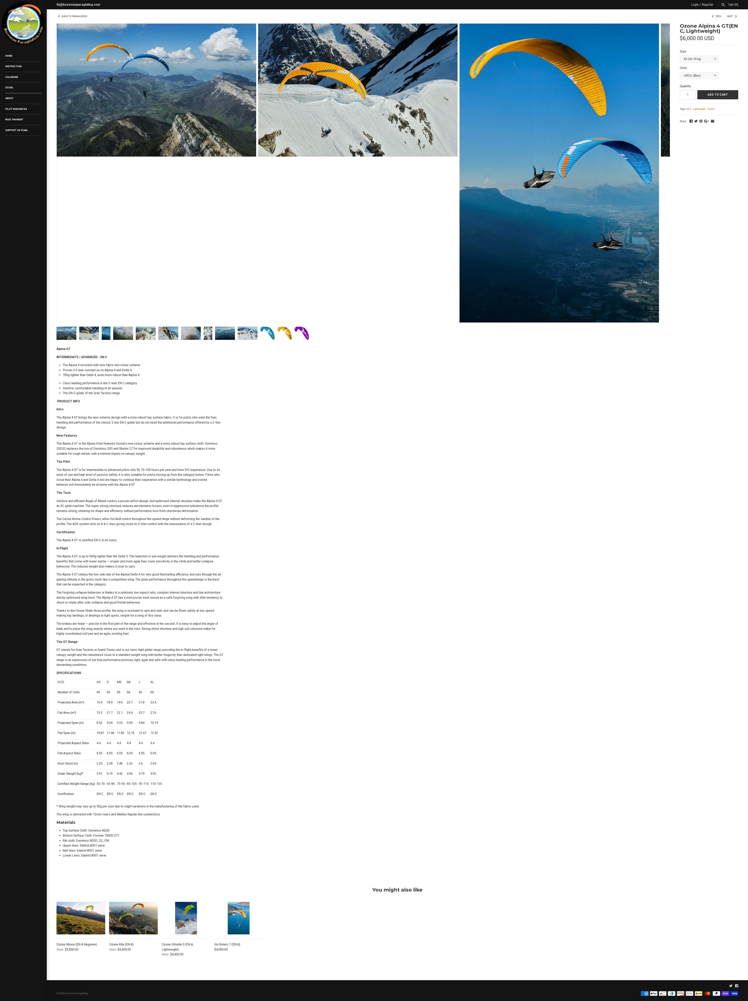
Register (707, 4)
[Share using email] (712, 121)
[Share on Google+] (706, 121)
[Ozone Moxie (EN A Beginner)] (80, 918)
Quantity (685, 86)
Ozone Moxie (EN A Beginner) (76, 944)
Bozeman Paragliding (76, 993)
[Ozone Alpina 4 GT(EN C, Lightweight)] (156, 26)
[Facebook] (736, 987)
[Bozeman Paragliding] (23, 23)
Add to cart (718, 94)
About (9, 98)
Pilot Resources (16, 109)
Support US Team (16, 130)
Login (695, 4)
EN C (688, 109)
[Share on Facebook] (691, 121)
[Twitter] (730, 987)
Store (9, 87)
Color (683, 68)
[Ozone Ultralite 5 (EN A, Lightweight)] (186, 918)
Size (683, 51)
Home (8, 56)
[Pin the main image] (700, 121)
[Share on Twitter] (696, 121)
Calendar (11, 77)
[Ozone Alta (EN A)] (133, 918)
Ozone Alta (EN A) (121, 944)
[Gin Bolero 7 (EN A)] (238, 918)
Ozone (710, 109)
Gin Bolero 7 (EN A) (227, 944)
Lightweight (699, 109)
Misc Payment (14, 119)
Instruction (13, 66)
